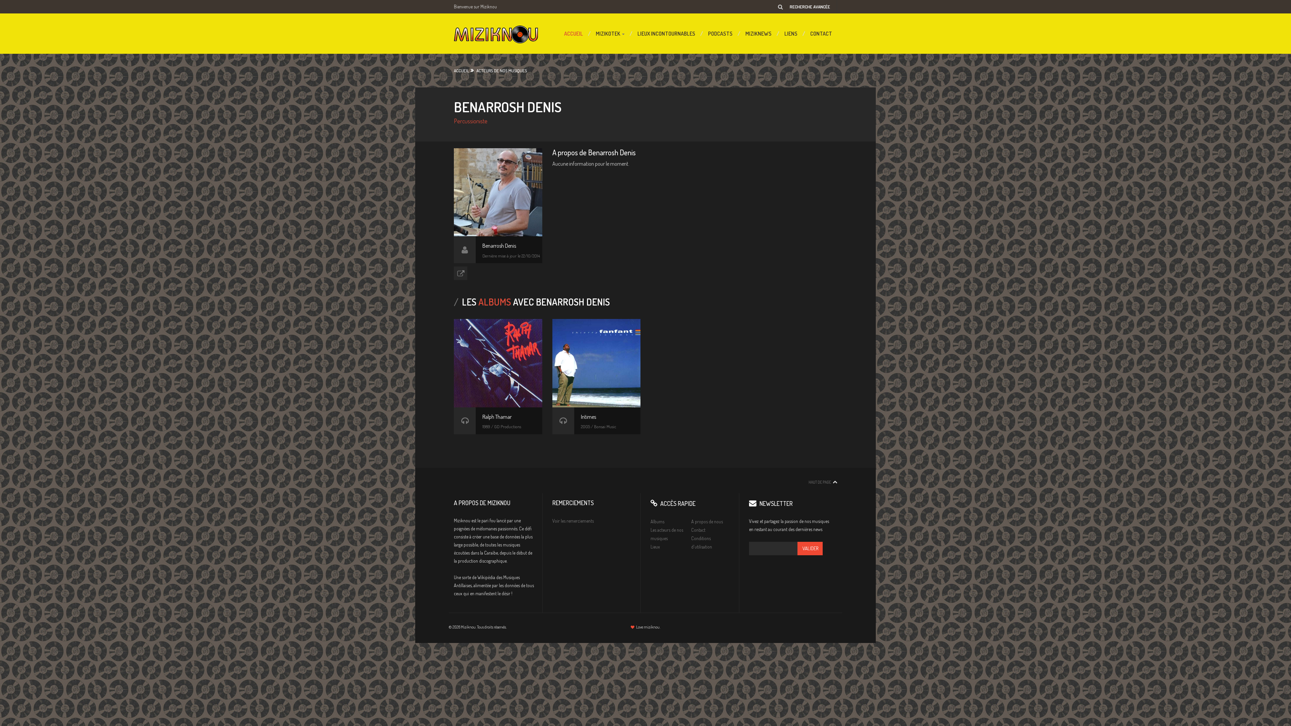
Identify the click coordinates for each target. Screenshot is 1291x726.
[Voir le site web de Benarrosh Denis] (460, 273)
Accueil (573, 33)
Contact (821, 33)
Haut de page (820, 482)
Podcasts (720, 33)
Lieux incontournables (666, 33)
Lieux (655, 547)
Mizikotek (608, 33)
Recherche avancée (810, 6)
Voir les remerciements (573, 521)
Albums (657, 521)
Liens (790, 33)
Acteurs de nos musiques (501, 70)
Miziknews (758, 33)
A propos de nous (707, 521)
